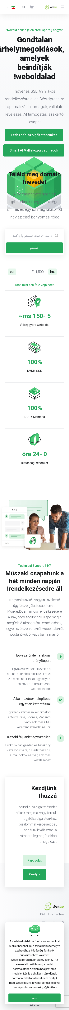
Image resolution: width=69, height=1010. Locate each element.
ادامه (34, 997)
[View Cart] (31, 7)
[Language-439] (10, 7)
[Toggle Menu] (63, 7)
